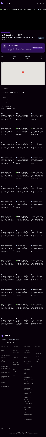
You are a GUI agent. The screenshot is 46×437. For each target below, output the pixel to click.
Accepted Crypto (5, 380)
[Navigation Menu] (43, 3)
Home (2, 5)
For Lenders (26, 363)
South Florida (23, 425)
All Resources (27, 409)
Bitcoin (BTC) (15, 350)
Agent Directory (27, 407)
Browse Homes (11, 5)
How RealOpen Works (6, 352)
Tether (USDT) (16, 355)
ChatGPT (37, 363)
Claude (36, 361)
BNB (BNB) (15, 369)
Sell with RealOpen (28, 419)
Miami (17, 425)
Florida (16, 5)
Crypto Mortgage (27, 385)
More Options (15, 371)
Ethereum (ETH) (16, 352)
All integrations (38, 359)
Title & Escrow (27, 352)
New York (12, 425)
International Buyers (5, 386)
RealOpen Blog (27, 416)
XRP (13, 359)
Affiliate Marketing (28, 366)
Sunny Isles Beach (22, 5)
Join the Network (27, 361)
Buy (5, 5)
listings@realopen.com (8, 108)
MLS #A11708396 (30, 5)
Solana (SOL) (15, 362)
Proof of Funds (4, 363)
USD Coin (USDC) (16, 357)
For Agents (26, 350)
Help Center (26, 412)
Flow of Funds (4, 357)
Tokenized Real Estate (28, 414)
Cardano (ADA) (16, 364)
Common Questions (5, 355)
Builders (25, 355)
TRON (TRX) (15, 367)
